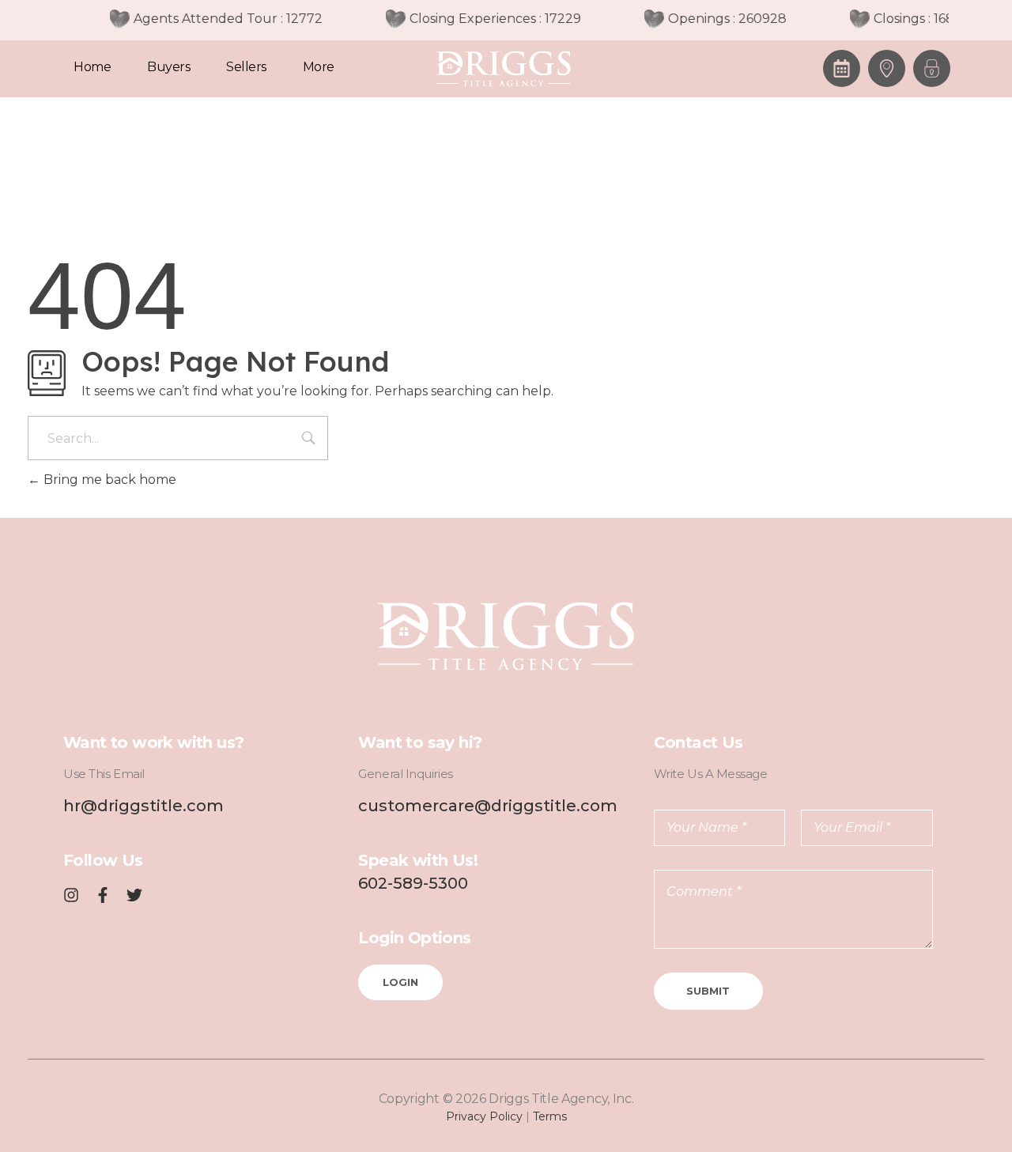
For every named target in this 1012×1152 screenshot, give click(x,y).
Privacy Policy (484, 1116)
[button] (931, 68)
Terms (550, 1116)
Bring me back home (108, 479)
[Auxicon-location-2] (886, 68)
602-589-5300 (413, 883)
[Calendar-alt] (841, 68)
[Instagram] (71, 895)
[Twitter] (134, 895)
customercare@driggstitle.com (487, 805)
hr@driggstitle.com (143, 805)
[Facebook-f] (103, 895)
